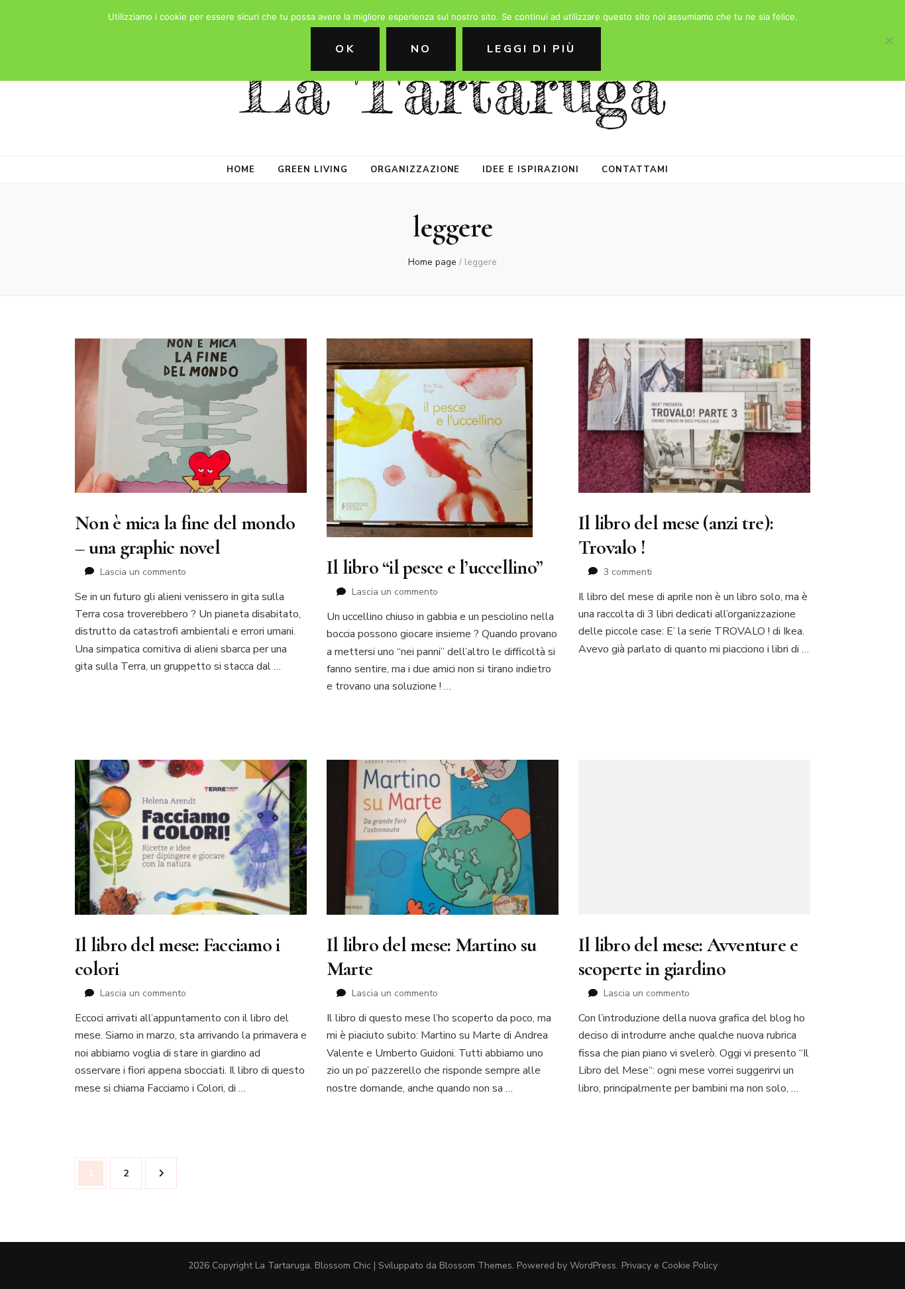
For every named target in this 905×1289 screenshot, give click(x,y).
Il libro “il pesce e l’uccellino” (435, 567)
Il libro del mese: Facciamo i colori (177, 957)
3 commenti (628, 572)
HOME (241, 170)
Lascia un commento (143, 572)
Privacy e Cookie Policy (669, 1265)
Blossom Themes (475, 1265)
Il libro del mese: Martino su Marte (431, 957)
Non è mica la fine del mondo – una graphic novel (185, 535)
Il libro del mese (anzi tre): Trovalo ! (675, 535)
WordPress (593, 1265)
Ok (344, 49)
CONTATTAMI (635, 170)
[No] (888, 40)
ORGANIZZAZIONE (415, 170)
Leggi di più (531, 49)
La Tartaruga (453, 89)
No (421, 49)
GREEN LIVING (313, 170)
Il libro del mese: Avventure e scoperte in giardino (688, 957)
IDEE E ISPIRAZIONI (530, 170)
